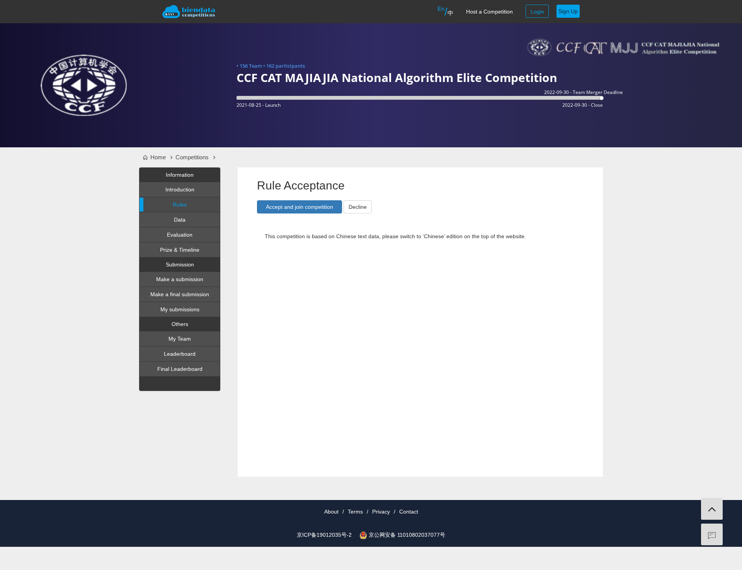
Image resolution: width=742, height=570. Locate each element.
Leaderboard (180, 354)
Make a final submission (179, 294)
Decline (358, 207)
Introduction (179, 189)
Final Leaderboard (180, 369)
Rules (180, 204)
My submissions (179, 309)
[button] (299, 206)
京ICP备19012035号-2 (324, 535)
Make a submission (179, 279)
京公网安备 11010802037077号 (407, 535)
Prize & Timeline (179, 250)
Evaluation (179, 235)
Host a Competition (489, 12)
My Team (179, 339)
